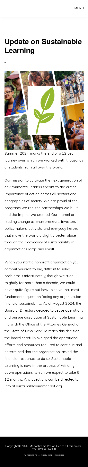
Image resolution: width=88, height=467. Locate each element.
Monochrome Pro (41, 446)
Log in (52, 448)
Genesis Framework (68, 446)
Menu (79, 8)
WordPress (39, 448)
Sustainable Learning (17, 8)
